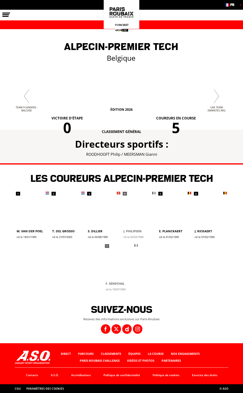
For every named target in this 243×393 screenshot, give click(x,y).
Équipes (134, 354)
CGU (18, 389)
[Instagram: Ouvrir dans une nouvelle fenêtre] (137, 329)
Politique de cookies (166, 375)
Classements (111, 354)
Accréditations (81, 375)
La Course (156, 354)
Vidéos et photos (140, 361)
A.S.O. (55, 375)
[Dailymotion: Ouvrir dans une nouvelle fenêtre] (127, 329)
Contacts (32, 375)
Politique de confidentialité (121, 375)
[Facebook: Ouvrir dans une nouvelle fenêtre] (105, 329)
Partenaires (171, 361)
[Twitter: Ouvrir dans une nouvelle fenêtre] (116, 329)
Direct (66, 354)
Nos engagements (185, 354)
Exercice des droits (204, 375)
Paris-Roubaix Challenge (100, 361)
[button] (231, 5)
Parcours (86, 354)
